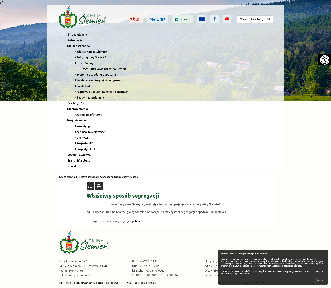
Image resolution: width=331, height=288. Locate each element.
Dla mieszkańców (78, 46)
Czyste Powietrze (79, 155)
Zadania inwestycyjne (90, 132)
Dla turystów (76, 103)
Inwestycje (83, 126)
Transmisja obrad (79, 161)
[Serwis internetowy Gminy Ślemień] (82, 17)
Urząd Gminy (84, 63)
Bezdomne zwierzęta (90, 98)
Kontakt (73, 166)
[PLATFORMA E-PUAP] (157, 19)
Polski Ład (83, 86)
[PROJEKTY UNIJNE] (202, 19)
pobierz (137, 221)
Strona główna (77, 34)
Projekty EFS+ (85, 149)
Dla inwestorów (77, 109)
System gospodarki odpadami (96, 75)
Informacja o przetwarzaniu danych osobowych (89, 283)
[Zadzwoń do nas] (1, 2)
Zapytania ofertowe (89, 115)
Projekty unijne (77, 120)
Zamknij (320, 280)
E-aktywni (82, 138)
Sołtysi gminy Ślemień (91, 57)
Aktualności (75, 40)
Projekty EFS (84, 143)
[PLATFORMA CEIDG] (182, 19)
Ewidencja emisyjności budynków (98, 80)
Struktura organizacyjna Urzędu (105, 69)
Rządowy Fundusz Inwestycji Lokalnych (102, 92)
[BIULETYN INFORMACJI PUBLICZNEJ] (135, 19)
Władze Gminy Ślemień (91, 52)
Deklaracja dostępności (141, 283)
